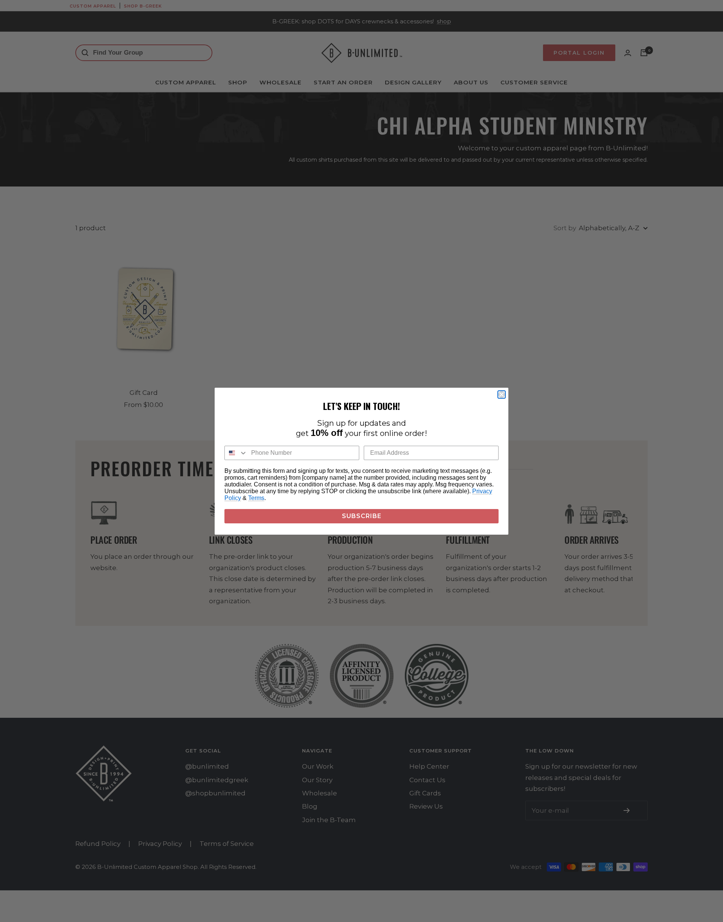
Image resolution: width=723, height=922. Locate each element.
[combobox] (236, 453)
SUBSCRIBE (361, 516)
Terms (256, 498)
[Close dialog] (501, 394)
